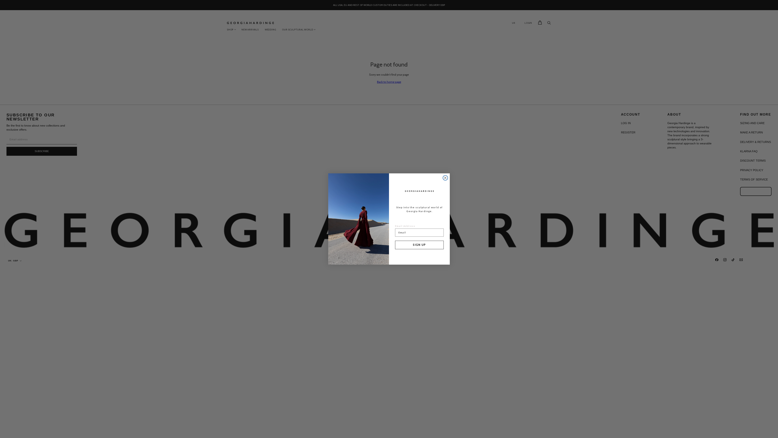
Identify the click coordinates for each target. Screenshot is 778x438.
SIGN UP (419, 244)
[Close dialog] (445, 177)
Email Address (405, 226)
